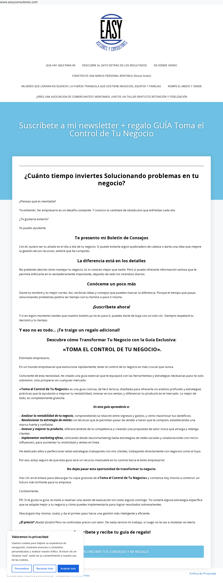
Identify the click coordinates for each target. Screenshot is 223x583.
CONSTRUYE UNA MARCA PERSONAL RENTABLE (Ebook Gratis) (111, 75)
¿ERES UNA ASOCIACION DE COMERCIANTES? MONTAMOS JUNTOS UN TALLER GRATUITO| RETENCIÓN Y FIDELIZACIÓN (111, 96)
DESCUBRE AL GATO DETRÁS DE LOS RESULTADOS (114, 65)
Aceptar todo (68, 568)
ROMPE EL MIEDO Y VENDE (185, 86)
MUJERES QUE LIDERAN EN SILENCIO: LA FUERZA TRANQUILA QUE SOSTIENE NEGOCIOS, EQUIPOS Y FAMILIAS (91, 86)
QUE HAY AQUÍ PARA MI (60, 65)
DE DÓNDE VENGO (165, 65)
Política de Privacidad (203, 573)
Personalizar (22, 568)
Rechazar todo (44, 568)
